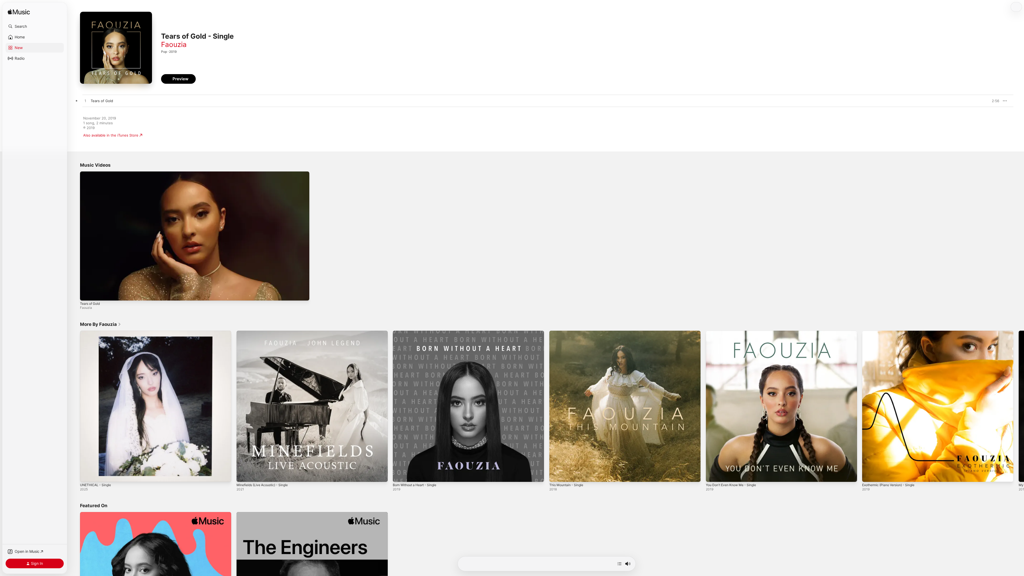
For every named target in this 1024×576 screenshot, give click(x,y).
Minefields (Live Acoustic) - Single (265, 333)
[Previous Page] (74, 406)
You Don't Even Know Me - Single (734, 333)
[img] (19, 12)
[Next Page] (1018, 406)
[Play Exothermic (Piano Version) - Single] (869, 475)
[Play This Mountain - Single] (556, 475)
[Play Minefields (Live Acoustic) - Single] (243, 475)
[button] (34, 26)
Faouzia (174, 44)
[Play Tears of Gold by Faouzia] (85, 101)
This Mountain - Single (568, 333)
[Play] (87, 294)
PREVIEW (993, 100)
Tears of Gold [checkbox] (102, 101)
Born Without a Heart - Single (417, 333)
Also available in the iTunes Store (110, 135)
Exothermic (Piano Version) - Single (891, 333)
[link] (100, 324)
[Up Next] (619, 563)
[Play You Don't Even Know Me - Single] (713, 475)
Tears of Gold (90, 304)
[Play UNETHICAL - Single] (87, 475)
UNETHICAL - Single (97, 333)
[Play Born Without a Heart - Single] (399, 475)
